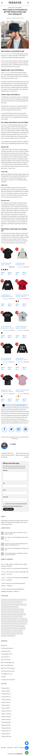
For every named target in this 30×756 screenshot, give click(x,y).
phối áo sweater (5, 616)
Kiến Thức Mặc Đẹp (6, 662)
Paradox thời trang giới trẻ (7, 609)
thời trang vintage (21, 628)
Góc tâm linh (4, 656)
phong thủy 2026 (21, 614)
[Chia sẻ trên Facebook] (4, 429)
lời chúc (3, 602)
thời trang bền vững (14, 623)
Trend (2, 676)
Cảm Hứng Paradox (6, 648)
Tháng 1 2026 (4, 708)
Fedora (3, 125)
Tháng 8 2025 (4, 722)
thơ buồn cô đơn (23, 621)
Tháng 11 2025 (5, 713)
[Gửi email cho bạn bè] (18, 429)
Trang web (5, 496)
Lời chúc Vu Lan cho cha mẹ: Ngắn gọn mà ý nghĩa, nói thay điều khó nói (16, 544)
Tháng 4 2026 (4, 699)
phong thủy (15, 614)
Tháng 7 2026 (4, 691)
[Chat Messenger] (27, 743)
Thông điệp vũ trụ (5, 673)
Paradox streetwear (14, 607)
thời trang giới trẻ (5, 626)
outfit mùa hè (4, 604)
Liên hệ (16, 747)
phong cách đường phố (6, 614)
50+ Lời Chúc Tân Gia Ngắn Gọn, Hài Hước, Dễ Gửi (16, 549)
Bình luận (5, 470)
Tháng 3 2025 (4, 736)
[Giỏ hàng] (28, 2)
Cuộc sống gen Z (5, 654)
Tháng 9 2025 (4, 719)
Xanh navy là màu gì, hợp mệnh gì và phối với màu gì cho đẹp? (22, 455)
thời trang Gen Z (23, 623)
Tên (4, 483)
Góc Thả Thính (5, 659)
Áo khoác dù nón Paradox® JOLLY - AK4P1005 (20, 265)
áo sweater (4, 635)
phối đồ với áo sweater (6, 619)
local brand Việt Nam (22, 599)
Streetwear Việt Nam (12, 621)
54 (20, 405)
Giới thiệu (3, 747)
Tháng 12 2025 (5, 711)
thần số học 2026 (5, 623)
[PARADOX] (15, 2)
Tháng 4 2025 (4, 733)
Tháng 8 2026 (4, 688)
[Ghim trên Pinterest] (25, 429)
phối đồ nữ (12, 616)
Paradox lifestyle (5, 607)
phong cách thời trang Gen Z (8, 611)
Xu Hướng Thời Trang (6, 679)
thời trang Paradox (20, 626)
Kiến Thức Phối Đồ (5, 665)
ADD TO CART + (10, 273)
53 (17, 405)
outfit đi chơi (10, 604)
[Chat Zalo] (27, 748)
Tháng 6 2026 (4, 693)
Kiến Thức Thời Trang (15, 7)
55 (23, 405)
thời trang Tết (4, 628)
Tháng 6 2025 (4, 728)
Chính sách (10, 747)
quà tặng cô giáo (23, 619)
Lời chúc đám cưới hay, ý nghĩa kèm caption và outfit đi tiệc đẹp (16, 554)
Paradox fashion (22, 604)
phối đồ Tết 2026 (18, 616)
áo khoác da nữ (19, 633)
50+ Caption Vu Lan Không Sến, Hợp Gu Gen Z (16, 538)
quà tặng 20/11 (15, 619)
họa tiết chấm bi (12, 599)
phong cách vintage (19, 611)
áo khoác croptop (5, 633)
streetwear (4, 621)
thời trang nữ (12, 626)
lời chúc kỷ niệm (9, 602)
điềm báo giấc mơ (11, 635)
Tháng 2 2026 (4, 705)
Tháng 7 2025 (4, 725)
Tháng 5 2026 (4, 696)
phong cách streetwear (18, 609)
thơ (18, 621)
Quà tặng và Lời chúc (6, 671)
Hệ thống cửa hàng (24, 747)
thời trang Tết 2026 (12, 628)
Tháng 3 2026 (4, 702)
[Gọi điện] (27, 753)
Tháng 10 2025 (5, 716)
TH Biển (21, 18)
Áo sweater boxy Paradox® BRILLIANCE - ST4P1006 (7, 296)
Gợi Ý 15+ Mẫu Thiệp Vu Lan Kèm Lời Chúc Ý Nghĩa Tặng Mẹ (16, 533)
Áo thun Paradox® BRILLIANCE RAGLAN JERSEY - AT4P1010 (6, 360)
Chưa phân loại (5, 651)
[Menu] (2, 2)
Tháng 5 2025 (4, 730)
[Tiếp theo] (26, 405)
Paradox (16, 604)
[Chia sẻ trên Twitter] (11, 429)
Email (4, 490)
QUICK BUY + (3, 273)
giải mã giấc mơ (5, 599)
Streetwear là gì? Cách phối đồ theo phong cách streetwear (7, 455)
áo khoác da (12, 633)
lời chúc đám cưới (18, 602)
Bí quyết (3, 645)
